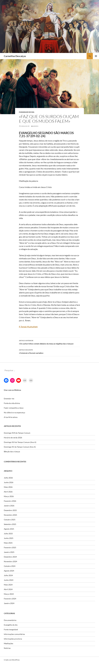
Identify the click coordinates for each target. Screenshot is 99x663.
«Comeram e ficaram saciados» (31, 351)
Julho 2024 (8, 575)
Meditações (8, 643)
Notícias (7, 648)
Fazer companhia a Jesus (13, 408)
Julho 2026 (8, 478)
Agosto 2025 (9, 529)
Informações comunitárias (14, 634)
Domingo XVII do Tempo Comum (17, 433)
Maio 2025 (8, 543)
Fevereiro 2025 (10, 547)
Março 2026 (9, 496)
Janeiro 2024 (9, 603)
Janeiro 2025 (9, 552)
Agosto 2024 (9, 571)
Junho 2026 (8, 482)
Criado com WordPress (12, 660)
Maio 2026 (8, 487)
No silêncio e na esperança (14, 412)
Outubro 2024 (9, 566)
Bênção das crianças (12, 451)
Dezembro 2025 (10, 510)
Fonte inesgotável (11, 629)
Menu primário (96, 56)
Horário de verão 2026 (13, 437)
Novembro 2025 (10, 515)
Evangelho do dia (26, 112)
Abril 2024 (8, 589)
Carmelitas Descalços (15, 56)
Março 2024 (9, 594)
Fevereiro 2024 (10, 599)
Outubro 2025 (9, 519)
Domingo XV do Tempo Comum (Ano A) (20, 447)
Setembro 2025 (10, 524)
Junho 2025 (8, 538)
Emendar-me (9, 398)
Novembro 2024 (10, 561)
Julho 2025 (8, 533)
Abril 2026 (8, 492)
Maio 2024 (8, 585)
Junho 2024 (8, 580)
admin (35, 126)
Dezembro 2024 (10, 557)
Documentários (10, 620)
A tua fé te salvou (11, 417)
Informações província (13, 639)
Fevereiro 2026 (10, 501)
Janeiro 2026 (9, 506)
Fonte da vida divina (12, 403)
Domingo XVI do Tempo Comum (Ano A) (20, 442)
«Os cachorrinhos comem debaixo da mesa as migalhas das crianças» (46, 342)
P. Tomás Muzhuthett (28, 326)
